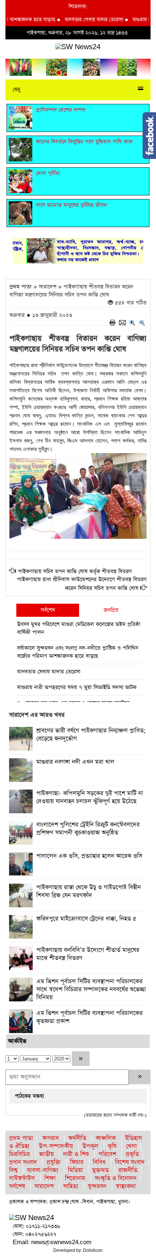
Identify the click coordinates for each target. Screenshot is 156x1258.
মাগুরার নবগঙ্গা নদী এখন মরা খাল (75, 762)
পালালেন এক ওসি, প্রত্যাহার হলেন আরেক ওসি (89, 856)
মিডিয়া (75, 1170)
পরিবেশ (107, 1154)
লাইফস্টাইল (22, 1178)
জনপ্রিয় (111, 610)
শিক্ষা (50, 1178)
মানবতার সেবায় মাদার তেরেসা (85, 19)
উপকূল (90, 1146)
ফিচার (76, 1162)
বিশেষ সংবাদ (130, 1162)
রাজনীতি (127, 1170)
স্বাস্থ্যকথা (126, 1186)
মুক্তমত (100, 1170)
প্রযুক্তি (53, 1162)
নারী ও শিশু (76, 1154)
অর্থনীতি (77, 1138)
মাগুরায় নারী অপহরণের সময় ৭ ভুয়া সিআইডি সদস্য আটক (76, 687)
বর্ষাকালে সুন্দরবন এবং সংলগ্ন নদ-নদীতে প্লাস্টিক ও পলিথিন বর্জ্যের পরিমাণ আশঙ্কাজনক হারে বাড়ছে (77, 652)
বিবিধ (99, 1162)
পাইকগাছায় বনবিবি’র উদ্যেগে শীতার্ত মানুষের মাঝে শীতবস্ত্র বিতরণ (87, 954)
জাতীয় (46, 1154)
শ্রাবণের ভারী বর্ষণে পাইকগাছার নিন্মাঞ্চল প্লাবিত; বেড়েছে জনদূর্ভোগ (91, 735)
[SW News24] (78, 47)
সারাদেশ (44, 1186)
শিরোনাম (75, 1178)
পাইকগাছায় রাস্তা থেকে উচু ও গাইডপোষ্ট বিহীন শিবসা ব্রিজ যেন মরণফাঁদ (88, 891)
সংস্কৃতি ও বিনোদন (115, 1178)
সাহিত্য (70, 1186)
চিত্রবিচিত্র (19, 1154)
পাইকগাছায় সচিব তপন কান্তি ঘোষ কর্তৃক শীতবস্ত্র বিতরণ (75, 571)
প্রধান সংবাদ (23, 1162)
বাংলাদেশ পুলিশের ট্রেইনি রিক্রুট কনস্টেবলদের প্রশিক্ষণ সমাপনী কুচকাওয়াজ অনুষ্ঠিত (88, 829)
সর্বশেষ (48, 610)
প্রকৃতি (132, 1154)
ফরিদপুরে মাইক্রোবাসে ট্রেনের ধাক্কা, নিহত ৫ (86, 919)
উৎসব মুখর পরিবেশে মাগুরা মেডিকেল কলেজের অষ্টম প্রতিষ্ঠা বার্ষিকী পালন (78, 628)
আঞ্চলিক (106, 1138)
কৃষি (112, 1146)
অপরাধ (50, 1138)
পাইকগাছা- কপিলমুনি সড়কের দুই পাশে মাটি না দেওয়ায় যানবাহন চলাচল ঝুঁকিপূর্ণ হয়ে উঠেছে (89, 797)
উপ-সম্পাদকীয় (56, 1146)
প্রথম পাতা (20, 287)
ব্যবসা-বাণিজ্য (42, 1170)
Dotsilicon (93, 1250)
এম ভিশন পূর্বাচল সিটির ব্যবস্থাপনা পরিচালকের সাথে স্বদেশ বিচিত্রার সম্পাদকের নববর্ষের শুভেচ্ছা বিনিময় (91, 989)
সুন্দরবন (97, 1186)
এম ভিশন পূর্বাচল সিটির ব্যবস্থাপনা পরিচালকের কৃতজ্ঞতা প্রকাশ (89, 1017)
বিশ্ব (13, 1170)
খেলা (131, 1146)
